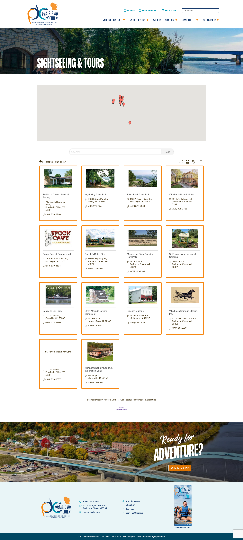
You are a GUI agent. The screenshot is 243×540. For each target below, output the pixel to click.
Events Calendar (112, 400)
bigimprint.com (158, 536)
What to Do (138, 20)
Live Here (188, 20)
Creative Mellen (143, 536)
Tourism (130, 509)
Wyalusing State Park (95, 194)
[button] (122, 100)
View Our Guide (182, 527)
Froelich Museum (135, 311)
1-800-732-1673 (90, 502)
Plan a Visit (171, 10)
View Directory (133, 501)
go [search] (168, 152)
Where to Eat (112, 20)
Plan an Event (150, 10)
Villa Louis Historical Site (181, 194)
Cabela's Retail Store (95, 254)
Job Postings (126, 400)
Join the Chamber (134, 513)
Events (130, 10)
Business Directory (95, 400)
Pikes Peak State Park (138, 194)
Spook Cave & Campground (57, 254)
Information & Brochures (145, 400)
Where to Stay (163, 20)
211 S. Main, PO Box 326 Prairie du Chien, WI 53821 (95, 507)
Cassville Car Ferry (52, 311)
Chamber (209, 20)
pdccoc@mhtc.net (91, 512)
